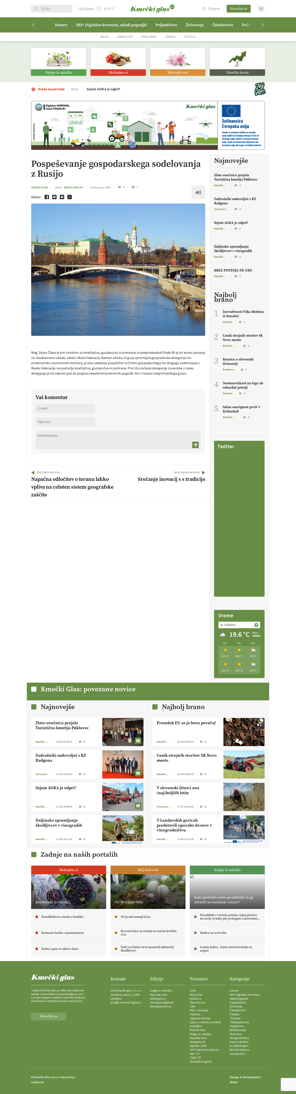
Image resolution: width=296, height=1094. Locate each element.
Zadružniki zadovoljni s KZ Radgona (235, 201)
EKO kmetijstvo (240, 1050)
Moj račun (196, 995)
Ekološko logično (201, 1062)
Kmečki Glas (39, 187)
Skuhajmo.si (158, 999)
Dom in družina (239, 1042)
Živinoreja (195, 24)
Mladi (105, 37)
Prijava (214, 8)
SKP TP (194, 1054)
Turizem (235, 1018)
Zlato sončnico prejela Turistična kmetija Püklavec (125, 89)
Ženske (170, 37)
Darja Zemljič (73, 187)
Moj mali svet (158, 995)
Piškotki (195, 1014)
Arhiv (193, 991)
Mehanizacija (238, 1030)
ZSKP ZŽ (195, 1058)
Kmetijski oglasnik (162, 1002)
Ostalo (189, 37)
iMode (234, 1082)
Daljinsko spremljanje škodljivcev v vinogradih (233, 248)
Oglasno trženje (200, 1018)
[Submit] (195, 445)
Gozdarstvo (237, 1054)
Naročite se (238, 8)
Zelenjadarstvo (239, 1022)
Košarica (195, 999)
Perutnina (149, 37)
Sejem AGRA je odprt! (231, 222)
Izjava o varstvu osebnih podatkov (205, 1024)
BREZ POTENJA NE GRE (233, 270)
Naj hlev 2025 (198, 1046)
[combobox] (239, 625)
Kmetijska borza (160, 1006)
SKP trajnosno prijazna (204, 1050)
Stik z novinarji (199, 1010)
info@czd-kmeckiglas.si (126, 1002)
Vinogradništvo (239, 1038)
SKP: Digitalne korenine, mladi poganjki (111, 24)
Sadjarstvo (237, 1026)
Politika (234, 1014)
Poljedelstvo (166, 24)
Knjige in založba (161, 991)
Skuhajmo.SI (197, 1042)
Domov (61, 24)
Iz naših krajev (239, 1046)
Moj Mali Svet (198, 1038)
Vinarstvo (125, 37)
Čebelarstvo (222, 24)
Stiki (192, 1006)
